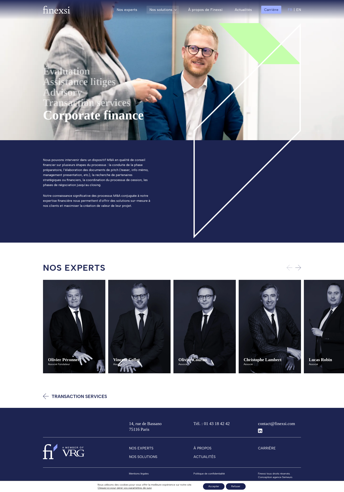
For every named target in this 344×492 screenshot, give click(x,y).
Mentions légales (139, 473)
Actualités (243, 10)
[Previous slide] (289, 268)
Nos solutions (160, 10)
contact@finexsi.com (276, 423)
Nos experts (127, 10)
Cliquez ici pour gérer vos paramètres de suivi (125, 487)
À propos (202, 448)
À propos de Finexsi (205, 10)
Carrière (267, 448)
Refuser (235, 486)
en (298, 10)
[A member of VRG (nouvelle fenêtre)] (73, 451)
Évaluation (66, 71)
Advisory (62, 92)
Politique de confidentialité (209, 473)
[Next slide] (298, 268)
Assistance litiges (79, 81)
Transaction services (86, 102)
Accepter (213, 486)
